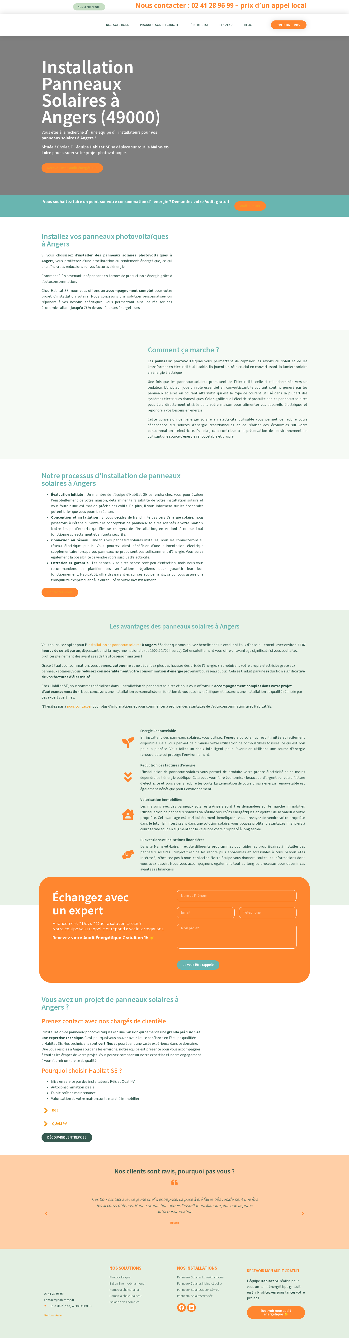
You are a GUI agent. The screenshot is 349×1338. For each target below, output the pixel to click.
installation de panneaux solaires (114, 645)
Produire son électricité (159, 25)
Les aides (226, 25)
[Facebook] (181, 1307)
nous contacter (79, 706)
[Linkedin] (191, 1307)
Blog (248, 25)
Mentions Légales (53, 1315)
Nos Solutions (117, 25)
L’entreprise (199, 25)
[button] (46, 1213)
